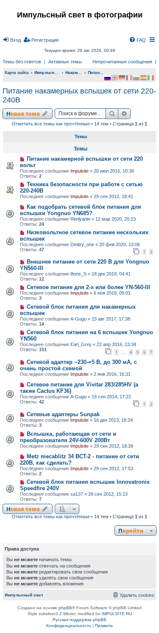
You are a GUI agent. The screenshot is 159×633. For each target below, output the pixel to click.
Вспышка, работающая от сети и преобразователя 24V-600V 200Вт (68, 437)
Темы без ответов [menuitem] (22, 61)
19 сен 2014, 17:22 (111, 396)
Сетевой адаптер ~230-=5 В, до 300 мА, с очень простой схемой (78, 365)
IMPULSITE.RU (117, 613)
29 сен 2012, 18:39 (113, 445)
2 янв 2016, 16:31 (112, 374)
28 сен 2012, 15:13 (108, 494)
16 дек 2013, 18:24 (113, 420)
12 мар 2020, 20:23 (115, 218)
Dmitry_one (82, 244)
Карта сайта (17, 72)
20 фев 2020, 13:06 (119, 244)
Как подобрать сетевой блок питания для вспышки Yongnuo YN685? (80, 210)
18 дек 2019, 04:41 (111, 273)
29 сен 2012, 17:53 (113, 468)
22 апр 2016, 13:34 (116, 344)
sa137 (76, 494)
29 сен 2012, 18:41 (113, 196)
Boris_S (78, 273)
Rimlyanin (80, 218)
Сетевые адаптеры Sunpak (63, 414)
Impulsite (79, 170)
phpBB (65, 607)
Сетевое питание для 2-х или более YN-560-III (88, 287)
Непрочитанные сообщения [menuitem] (122, 61)
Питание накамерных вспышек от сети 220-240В (79, 95)
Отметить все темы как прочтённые (51, 123)
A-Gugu (78, 318)
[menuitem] (12, 40)
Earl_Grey (81, 344)
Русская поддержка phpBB (79, 619)
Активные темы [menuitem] (65, 61)
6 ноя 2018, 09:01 (112, 292)
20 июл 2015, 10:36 (114, 170)
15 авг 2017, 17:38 (111, 318)
